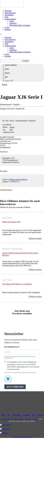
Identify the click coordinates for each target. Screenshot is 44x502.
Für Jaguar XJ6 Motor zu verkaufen (17, 284)
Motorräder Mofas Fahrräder (20, 25)
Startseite (8, 11)
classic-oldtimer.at (7, 419)
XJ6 (11, 130)
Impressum (26, 415)
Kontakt (40, 415)
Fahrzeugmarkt (10, 19)
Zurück (4, 85)
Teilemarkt (28, 419)
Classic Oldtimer (11, 65)
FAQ (9, 415)
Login (7, 27)
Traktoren (13, 23)
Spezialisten (9, 15)
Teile (6, 17)
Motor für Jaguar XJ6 (11, 222)
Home (3, 415)
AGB (34, 415)
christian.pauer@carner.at (17, 179)
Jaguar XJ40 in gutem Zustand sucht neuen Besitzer (20, 254)
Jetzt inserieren (10, 13)
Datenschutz (16, 415)
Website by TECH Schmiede (22, 437)
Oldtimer (35, 419)
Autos (11, 21)
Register (8, 30)
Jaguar (12, 127)
